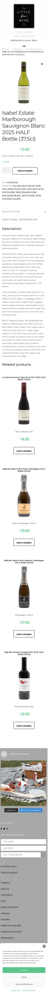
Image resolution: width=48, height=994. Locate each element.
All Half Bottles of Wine (27, 186)
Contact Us (5, 882)
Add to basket (25, 171)
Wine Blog (5, 919)
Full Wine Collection (14, 189)
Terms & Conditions (9, 872)
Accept (24, 970)
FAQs (3, 901)
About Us (5, 889)
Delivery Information (9, 907)
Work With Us (7, 895)
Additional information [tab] (19, 219)
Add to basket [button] (24, 451)
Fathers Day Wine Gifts (11, 925)
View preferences (24, 984)
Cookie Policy (16, 990)
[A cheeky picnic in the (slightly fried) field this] (23, 783)
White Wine (28, 195)
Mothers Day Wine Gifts (11, 931)
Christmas (5, 913)
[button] (44, 946)
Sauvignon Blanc (11, 195)
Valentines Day (7, 938)
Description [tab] (11, 211)
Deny (24, 977)
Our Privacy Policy (29, 990)
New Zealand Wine (26, 192)
